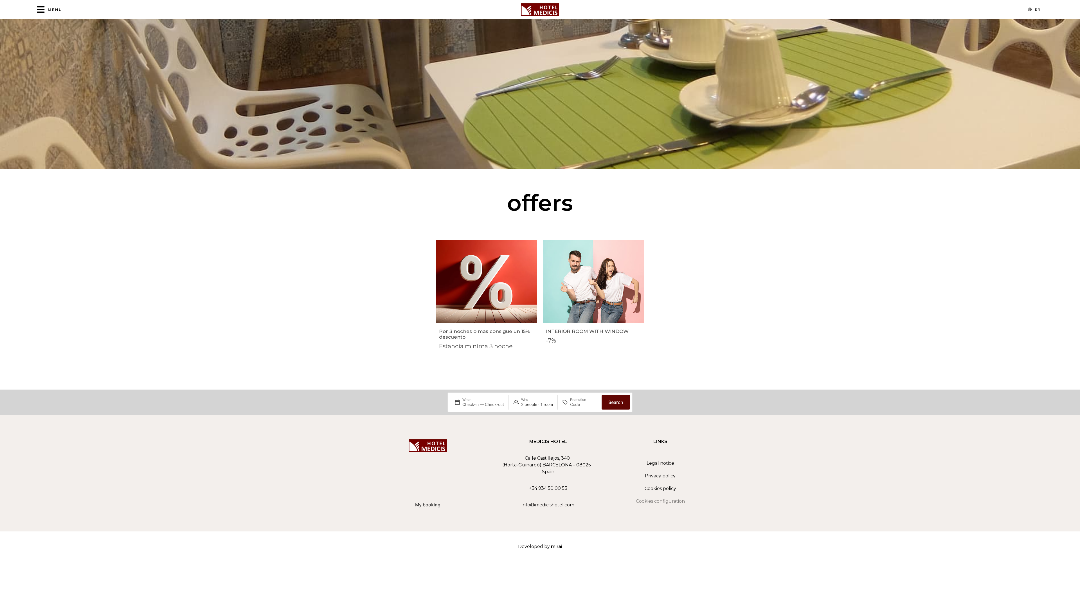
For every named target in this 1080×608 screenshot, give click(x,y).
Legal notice (660, 463)
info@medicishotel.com (548, 505)
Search (615, 402)
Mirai (556, 546)
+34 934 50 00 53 (548, 488)
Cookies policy (660, 488)
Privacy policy (660, 476)
